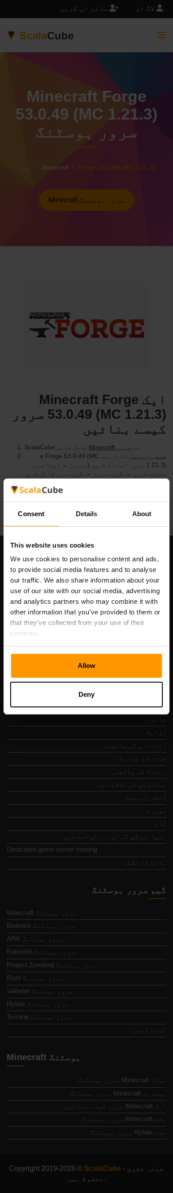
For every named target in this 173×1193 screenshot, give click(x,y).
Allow (86, 665)
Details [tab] (87, 513)
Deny (86, 694)
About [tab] (142, 513)
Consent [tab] (31, 513)
